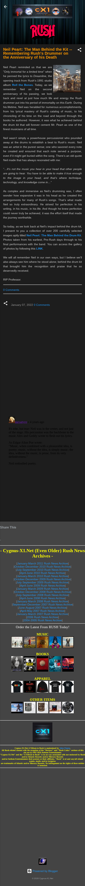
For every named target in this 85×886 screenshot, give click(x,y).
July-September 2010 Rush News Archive (42, 569)
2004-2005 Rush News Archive (42, 620)
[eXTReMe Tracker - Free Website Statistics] (43, 863)
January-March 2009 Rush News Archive (42, 588)
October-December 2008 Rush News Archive (42, 591)
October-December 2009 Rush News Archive (42, 579)
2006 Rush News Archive (42, 617)
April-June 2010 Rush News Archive (42, 572)
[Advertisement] (42, 811)
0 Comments (11, 289)
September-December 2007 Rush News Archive (43, 604)
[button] (79, 50)
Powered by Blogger (45, 871)
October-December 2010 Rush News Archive (42, 566)
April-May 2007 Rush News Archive (42, 610)
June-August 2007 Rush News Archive (42, 607)
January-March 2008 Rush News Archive (42, 601)
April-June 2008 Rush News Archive (42, 598)
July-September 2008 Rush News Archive (42, 595)
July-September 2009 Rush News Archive (42, 582)
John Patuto (65, 748)
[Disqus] (42, 359)
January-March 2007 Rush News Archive (42, 614)
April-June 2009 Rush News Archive (42, 585)
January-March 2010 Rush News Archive (42, 576)
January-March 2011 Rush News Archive (42, 563)
